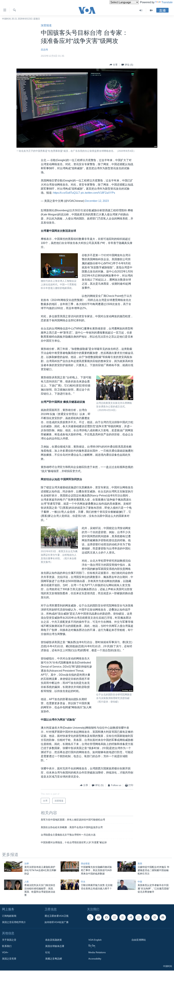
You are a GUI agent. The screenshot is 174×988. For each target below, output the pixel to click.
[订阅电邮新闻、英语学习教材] (163, 917)
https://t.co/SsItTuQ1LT (66, 192)
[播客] (154, 917)
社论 (47, 952)
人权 (26, 881)
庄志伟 (44, 49)
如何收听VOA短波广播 (56, 922)
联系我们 (7, 946)
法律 (26, 863)
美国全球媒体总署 (54, 946)
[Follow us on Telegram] (130, 917)
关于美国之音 (9, 939)
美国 (140, 863)
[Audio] (141, 10)
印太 (83, 881)
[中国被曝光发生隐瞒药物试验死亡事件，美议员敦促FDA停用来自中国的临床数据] (70, 866)
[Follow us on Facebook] (106, 917)
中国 (140, 881)
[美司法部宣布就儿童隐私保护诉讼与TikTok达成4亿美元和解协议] (13, 866)
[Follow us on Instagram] (114, 917)
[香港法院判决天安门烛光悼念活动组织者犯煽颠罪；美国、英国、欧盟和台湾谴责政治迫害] (13, 885)
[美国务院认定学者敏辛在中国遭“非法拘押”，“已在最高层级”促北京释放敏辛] (126, 885)
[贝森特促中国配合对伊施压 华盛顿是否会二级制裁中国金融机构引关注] (126, 866)
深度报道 (46, 25)
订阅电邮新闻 (9, 916)
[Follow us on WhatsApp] (138, 917)
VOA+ (5, 952)
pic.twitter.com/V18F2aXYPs (98, 192)
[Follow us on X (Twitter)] (90, 917)
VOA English (95, 939)
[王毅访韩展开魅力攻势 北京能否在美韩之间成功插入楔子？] (70, 885)
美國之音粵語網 (53, 958)
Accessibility (94, 958)
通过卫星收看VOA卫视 (56, 916)
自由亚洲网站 (139, 939)
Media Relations (97, 952)
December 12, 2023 (97, 200)
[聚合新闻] (146, 917)
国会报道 (85, 863)
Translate (167, 2)
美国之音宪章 (9, 958)
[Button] (113, 65)
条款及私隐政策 (53, 939)
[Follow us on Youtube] (98, 917)
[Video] (151, 10)
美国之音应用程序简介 (14, 922)
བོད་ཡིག (91, 946)
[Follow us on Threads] (122, 917)
